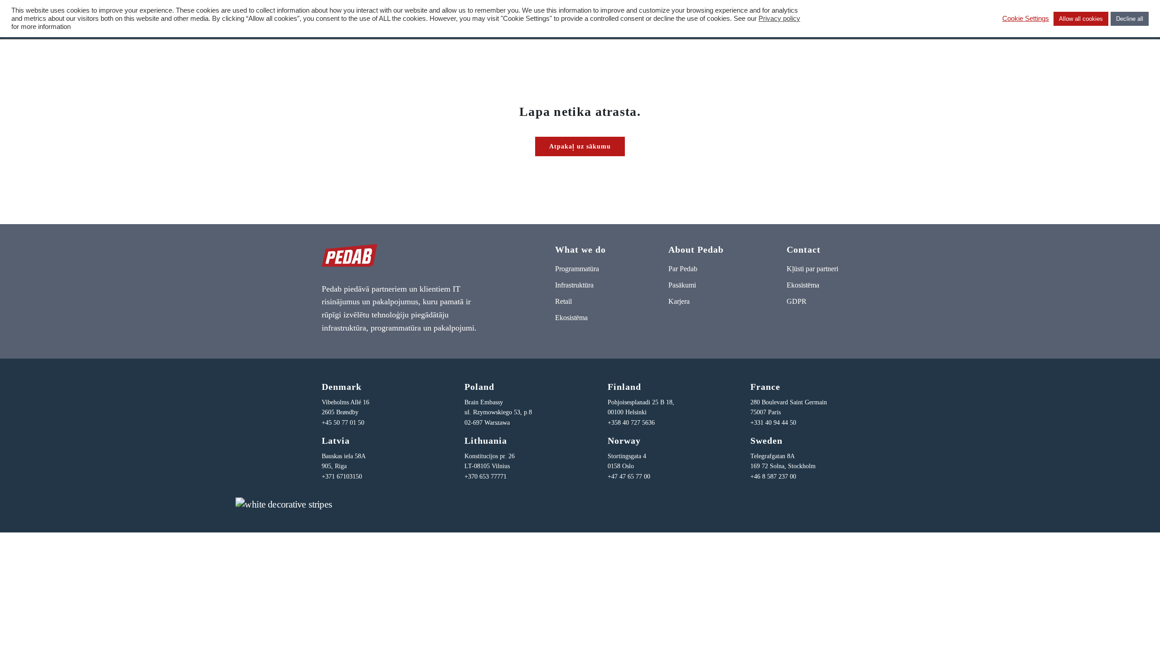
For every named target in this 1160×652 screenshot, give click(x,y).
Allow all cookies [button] (1081, 18)
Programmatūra (577, 269)
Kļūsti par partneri (812, 269)
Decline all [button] (1129, 18)
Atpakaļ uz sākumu (580, 146)
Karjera (679, 301)
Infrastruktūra (574, 285)
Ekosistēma (571, 317)
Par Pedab (682, 269)
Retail (563, 301)
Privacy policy (779, 18)
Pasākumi (682, 285)
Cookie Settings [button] (1025, 18)
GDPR (797, 301)
